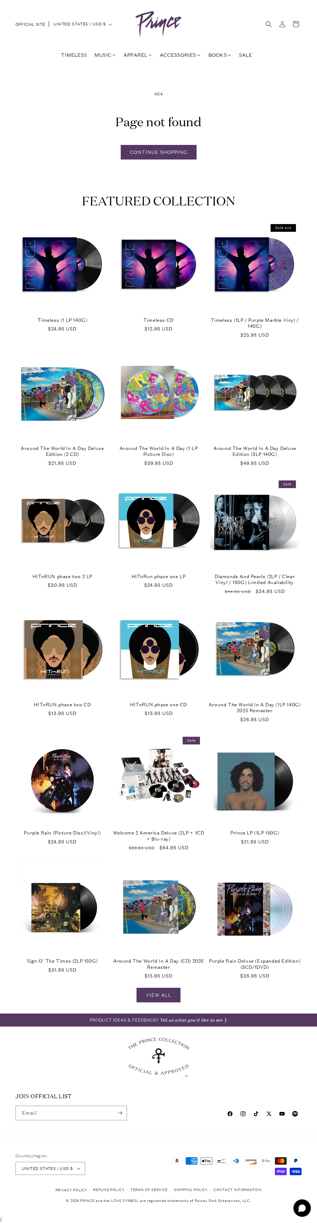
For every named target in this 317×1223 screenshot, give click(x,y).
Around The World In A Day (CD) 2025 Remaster (158, 964)
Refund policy (108, 1190)
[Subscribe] (120, 1113)
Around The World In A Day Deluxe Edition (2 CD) (62, 451)
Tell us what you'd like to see (191, 1020)
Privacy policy (71, 1190)
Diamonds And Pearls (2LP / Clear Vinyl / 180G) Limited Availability (255, 579)
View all (158, 995)
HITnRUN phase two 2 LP (62, 576)
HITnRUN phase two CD (62, 705)
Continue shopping (158, 152)
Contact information (238, 1190)
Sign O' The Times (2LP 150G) (62, 961)
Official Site (30, 24)
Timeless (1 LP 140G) (62, 320)
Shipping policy (191, 1190)
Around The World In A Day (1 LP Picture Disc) (158, 451)
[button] (269, 24)
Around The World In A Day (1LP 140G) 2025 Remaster (255, 708)
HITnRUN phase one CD (158, 705)
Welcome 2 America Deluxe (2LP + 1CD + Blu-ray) (158, 836)
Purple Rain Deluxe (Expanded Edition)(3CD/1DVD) (254, 964)
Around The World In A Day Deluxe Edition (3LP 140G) (254, 451)
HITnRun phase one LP (159, 576)
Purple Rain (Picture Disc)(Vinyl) (62, 833)
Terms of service (149, 1190)
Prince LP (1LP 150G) (254, 833)
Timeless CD (158, 320)
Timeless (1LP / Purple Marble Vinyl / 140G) (255, 323)
